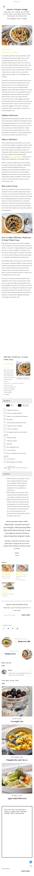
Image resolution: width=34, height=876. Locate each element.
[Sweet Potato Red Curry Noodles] (8, 567)
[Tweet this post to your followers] (8, 629)
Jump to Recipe (6, 52)
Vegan (28, 14)
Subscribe (25, 615)
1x (19, 405)
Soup (23, 14)
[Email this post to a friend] (17, 629)
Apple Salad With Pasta (17, 798)
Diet (13, 12)
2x (23, 405)
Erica (9, 381)
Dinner (17, 12)
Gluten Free (7, 14)
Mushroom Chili (17, 641)
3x (27, 405)
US (8, 405)
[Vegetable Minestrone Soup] (22, 567)
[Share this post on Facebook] (4, 629)
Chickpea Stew (17, 653)
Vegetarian (11, 16)
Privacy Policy (6, 868)
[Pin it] (13, 629)
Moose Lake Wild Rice (16, 157)
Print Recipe (15, 52)
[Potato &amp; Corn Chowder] (8, 585)
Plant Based (17, 14)
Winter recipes (21, 16)
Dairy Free (7, 12)
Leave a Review (6, 49)
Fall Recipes (25, 12)
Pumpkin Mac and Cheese (17, 760)
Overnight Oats (17, 721)
